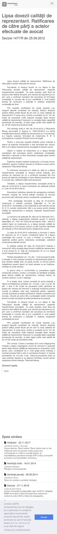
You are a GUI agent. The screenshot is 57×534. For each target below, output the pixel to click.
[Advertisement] (24, 62)
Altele (6, 371)
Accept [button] (44, 517)
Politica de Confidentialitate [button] (17, 530)
